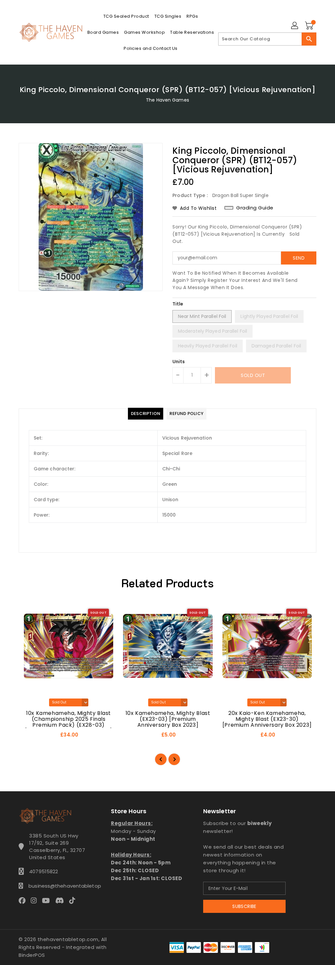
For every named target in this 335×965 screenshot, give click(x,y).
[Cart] (309, 25)
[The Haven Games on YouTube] (48, 900)
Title (178, 304)
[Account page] (295, 25)
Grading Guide (254, 208)
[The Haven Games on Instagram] (36, 900)
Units (178, 361)
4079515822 (43, 871)
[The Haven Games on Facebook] (24, 900)
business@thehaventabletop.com (57, 885)
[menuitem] (126, 16)
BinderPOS (32, 955)
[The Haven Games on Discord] (61, 900)
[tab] (145, 414)
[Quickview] (31, 737)
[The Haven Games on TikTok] (74, 900)
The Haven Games (167, 100)
